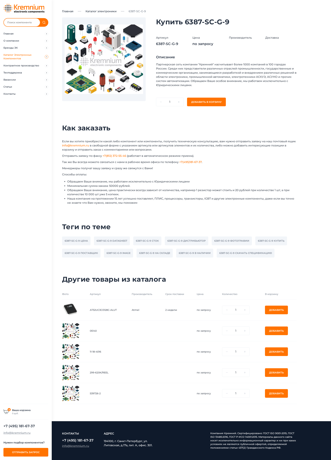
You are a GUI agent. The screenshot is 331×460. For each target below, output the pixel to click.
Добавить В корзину (206, 101)
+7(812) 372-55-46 (114, 155)
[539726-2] (70, 393)
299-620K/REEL (99, 372)
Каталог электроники (101, 11)
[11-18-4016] (70, 351)
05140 (93, 330)
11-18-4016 (95, 351)
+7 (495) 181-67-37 (19, 426)
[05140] (70, 330)
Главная (67, 11)
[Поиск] (44, 22)
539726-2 (95, 393)
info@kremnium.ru (17, 433)
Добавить (276, 309)
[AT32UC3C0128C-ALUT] (70, 309)
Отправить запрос (26, 452)
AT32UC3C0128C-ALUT (103, 309)
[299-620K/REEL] (70, 372)
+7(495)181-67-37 (190, 162)
